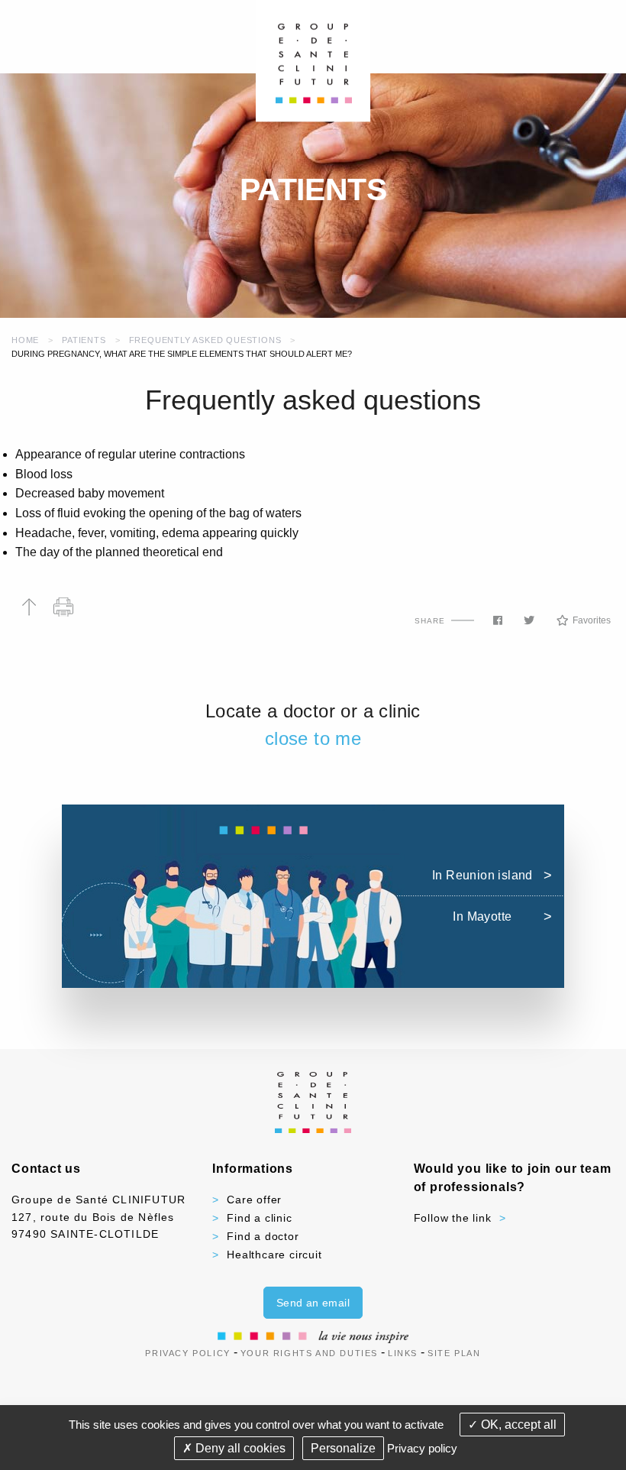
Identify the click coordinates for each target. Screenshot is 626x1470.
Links (403, 1353)
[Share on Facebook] (498, 620)
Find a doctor (262, 1236)
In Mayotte (482, 916)
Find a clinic (259, 1218)
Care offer (254, 1199)
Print (63, 607)
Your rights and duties (309, 1353)
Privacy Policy (187, 1353)
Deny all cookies (239, 1448)
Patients (83, 340)
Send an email (313, 1303)
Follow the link (453, 1218)
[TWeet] (529, 620)
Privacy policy (422, 1448)
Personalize (343, 1448)
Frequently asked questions (205, 340)
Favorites (592, 620)
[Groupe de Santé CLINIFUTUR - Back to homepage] (313, 59)
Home (25, 340)
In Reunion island (482, 875)
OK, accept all (517, 1424)
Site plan (454, 1353)
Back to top (28, 607)
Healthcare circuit (274, 1254)
